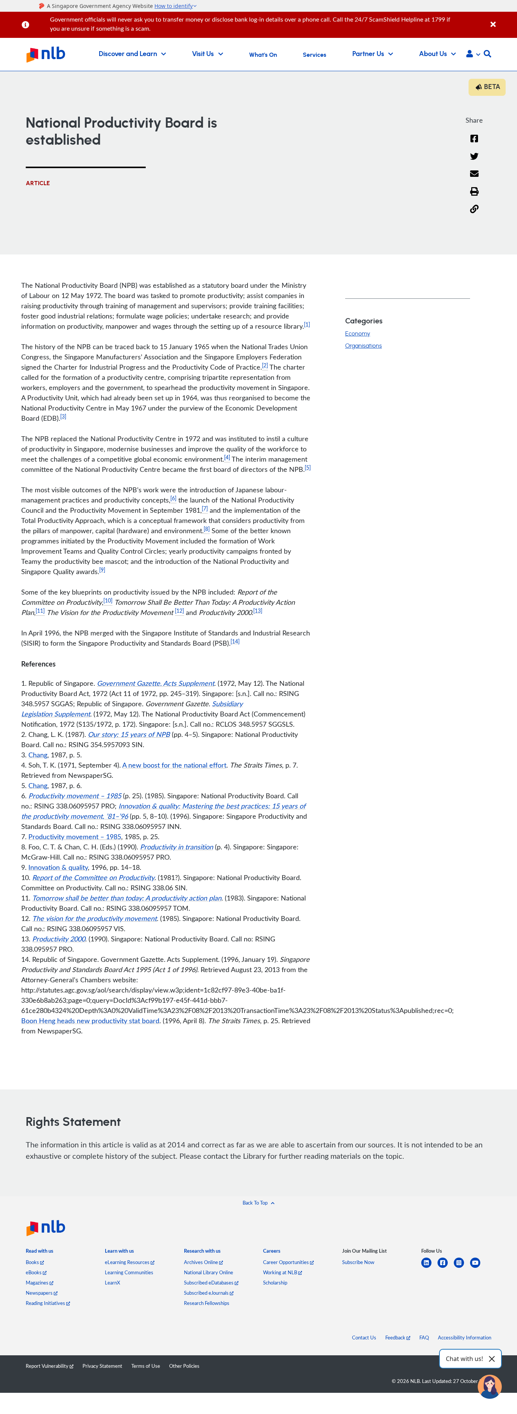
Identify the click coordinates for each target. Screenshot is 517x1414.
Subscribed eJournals (207, 1292)
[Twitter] (474, 161)
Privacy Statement (102, 1365)
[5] (308, 467)
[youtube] (478, 1267)
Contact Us (364, 1337)
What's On (263, 55)
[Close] (502, 20)
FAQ (424, 1337)
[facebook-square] (446, 1267)
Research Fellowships (206, 1303)
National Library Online (208, 1272)
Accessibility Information (464, 1337)
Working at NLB (280, 1272)
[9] (102, 569)
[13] (257, 610)
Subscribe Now (358, 1262)
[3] (63, 416)
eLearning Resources (128, 1262)
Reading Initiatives (46, 1303)
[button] (473, 54)
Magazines (38, 1282)
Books (33, 1262)
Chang (37, 754)
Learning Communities (129, 1272)
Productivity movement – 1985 (74, 836)
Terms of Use (145, 1365)
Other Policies (184, 1365)
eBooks (34, 1272)
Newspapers (40, 1292)
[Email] (474, 178)
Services (314, 55)
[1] (307, 324)
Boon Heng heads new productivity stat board (90, 1020)
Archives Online (201, 1262)
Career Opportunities (286, 1262)
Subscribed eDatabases (209, 1282)
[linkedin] (429, 1267)
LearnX (112, 1282)
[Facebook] (474, 143)
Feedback (395, 1337)
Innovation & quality (58, 867)
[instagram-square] (462, 1267)
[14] (235, 641)
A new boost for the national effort (174, 764)
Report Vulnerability (48, 1365)
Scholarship (275, 1282)
